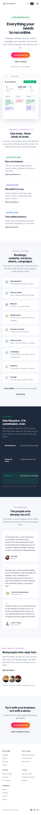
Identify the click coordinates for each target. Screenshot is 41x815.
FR (28, 3)
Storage (24, 780)
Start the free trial (20, 55)
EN (32, 3)
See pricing (20, 394)
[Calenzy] (9, 4)
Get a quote (6, 780)
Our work (5, 777)
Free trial (5, 761)
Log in (4, 765)
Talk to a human (20, 62)
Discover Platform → (13, 174)
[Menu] (37, 4)
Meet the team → (8, 670)
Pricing (4, 758)
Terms (4, 799)
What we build (7, 774)
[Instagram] (38, 810)
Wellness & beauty (28, 755)
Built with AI (26, 761)
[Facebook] (34, 810)
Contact (5, 793)
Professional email (28, 777)
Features (5, 755)
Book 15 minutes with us (20, 732)
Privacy (4, 796)
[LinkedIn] (31, 810)
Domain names (27, 774)
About (4, 789)
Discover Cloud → (12, 227)
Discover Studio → (12, 202)
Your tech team (27, 758)
